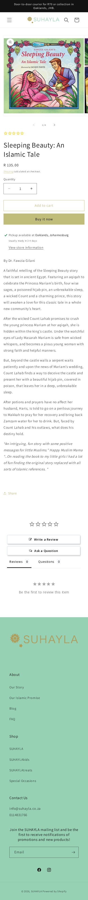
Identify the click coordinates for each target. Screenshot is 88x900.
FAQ (12, 719)
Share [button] (12, 493)
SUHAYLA (16, 749)
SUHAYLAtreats (20, 770)
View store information (26, 247)
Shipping (8, 171)
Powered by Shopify (54, 891)
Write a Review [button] (46, 539)
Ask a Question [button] (46, 551)
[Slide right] (54, 125)
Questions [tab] (46, 561)
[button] (9, 20)
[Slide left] (34, 125)
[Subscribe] (73, 852)
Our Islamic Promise (24, 698)
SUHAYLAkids (19, 759)
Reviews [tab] (16, 561)
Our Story (16, 687)
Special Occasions (22, 781)
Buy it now (44, 219)
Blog (12, 708)
